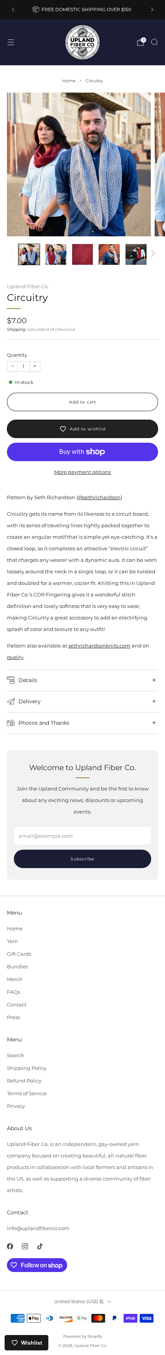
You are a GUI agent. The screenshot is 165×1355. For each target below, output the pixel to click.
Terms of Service (27, 1093)
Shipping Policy (26, 1068)
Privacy (16, 1106)
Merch (15, 979)
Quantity (17, 355)
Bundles (17, 966)
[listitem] (83, 9)
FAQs (13, 992)
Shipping (16, 329)
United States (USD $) (79, 1301)
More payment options (82, 472)
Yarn (12, 941)
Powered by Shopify (82, 1336)
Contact (16, 1004)
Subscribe (82, 859)
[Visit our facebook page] (9, 1246)
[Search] (154, 42)
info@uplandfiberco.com (38, 1228)
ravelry (15, 657)
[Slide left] (13, 254)
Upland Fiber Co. (28, 286)
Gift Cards (19, 954)
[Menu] (11, 42)
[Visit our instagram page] (24, 1246)
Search (15, 1055)
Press (13, 1017)
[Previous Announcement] (13, 9)
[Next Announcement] (152, 9)
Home (15, 928)
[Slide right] (152, 254)
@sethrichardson (99, 497)
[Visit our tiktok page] (39, 1246)
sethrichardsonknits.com (99, 646)
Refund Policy (24, 1081)
